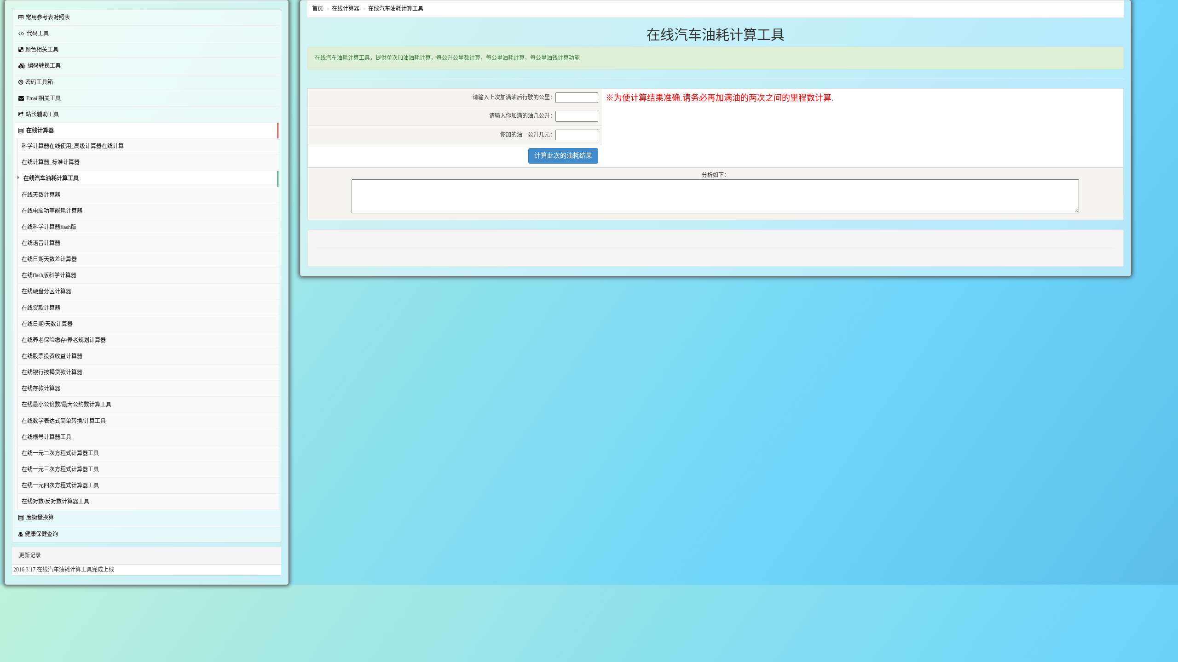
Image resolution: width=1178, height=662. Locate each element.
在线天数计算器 (41, 195)
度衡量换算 (40, 517)
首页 (317, 9)
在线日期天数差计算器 (49, 259)
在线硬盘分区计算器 (46, 291)
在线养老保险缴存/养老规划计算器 (64, 340)
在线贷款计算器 (41, 308)
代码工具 (38, 33)
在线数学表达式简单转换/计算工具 (64, 421)
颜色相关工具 (41, 49)
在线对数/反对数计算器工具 (55, 501)
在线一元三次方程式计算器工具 (60, 469)
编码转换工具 (44, 66)
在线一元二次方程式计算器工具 (60, 453)
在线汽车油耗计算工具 (51, 178)
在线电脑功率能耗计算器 (52, 211)
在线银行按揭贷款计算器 (52, 372)
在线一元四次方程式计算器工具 (60, 485)
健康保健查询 (41, 534)
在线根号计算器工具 (46, 437)
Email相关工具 (43, 98)
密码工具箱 (39, 82)
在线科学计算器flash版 (49, 227)
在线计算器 (40, 130)
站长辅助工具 (42, 114)
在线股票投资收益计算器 (52, 356)
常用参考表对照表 (48, 17)
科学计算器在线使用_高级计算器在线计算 (73, 146)
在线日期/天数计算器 (47, 324)
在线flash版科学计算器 (49, 275)
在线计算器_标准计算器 (51, 162)
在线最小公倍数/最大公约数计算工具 (66, 404)
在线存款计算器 (41, 388)
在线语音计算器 (41, 243)
